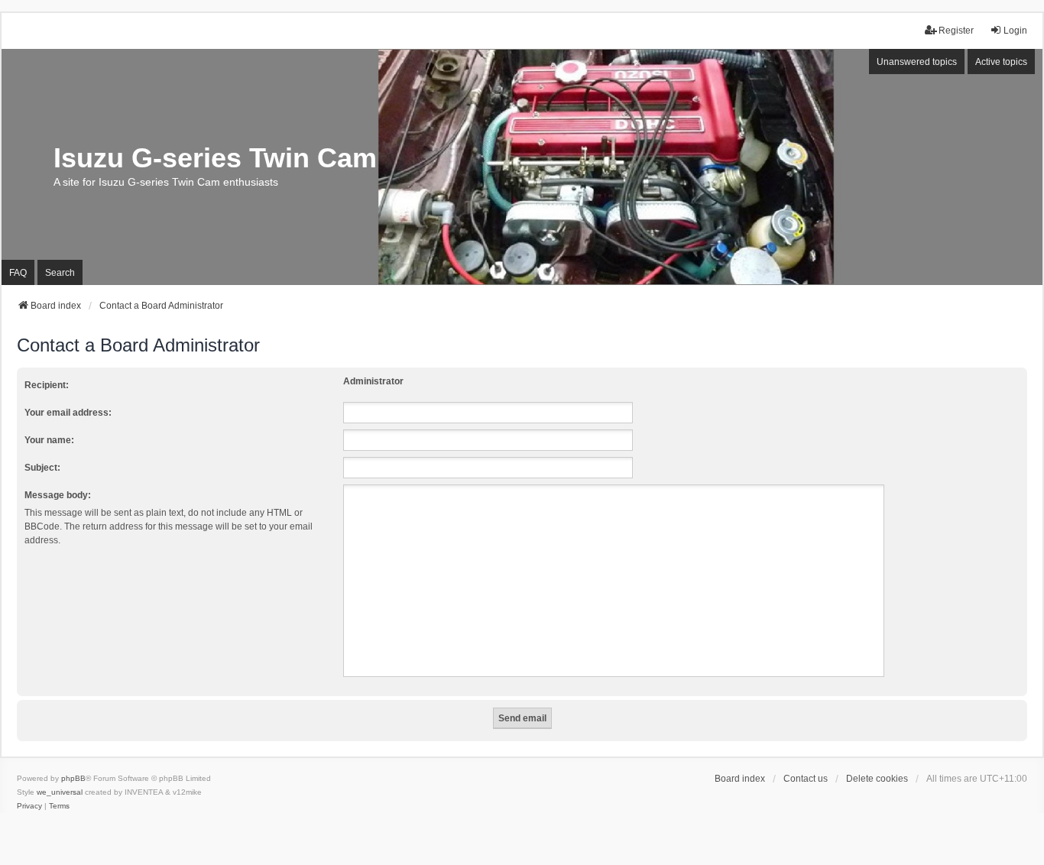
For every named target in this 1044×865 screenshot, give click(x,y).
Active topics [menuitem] (1001, 62)
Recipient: (46, 385)
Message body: (57, 495)
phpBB (73, 778)
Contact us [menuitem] (805, 778)
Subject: (42, 467)
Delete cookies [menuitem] (877, 778)
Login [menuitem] (1015, 30)
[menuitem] (29, 806)
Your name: (49, 440)
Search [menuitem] (60, 272)
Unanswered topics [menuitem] (917, 62)
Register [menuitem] (956, 30)
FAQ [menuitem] (18, 272)
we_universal (60, 792)
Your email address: (68, 412)
